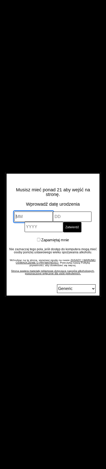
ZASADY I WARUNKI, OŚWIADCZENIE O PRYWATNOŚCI (56, 261)
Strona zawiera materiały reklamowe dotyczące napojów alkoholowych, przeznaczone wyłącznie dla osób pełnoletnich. (53, 272)
